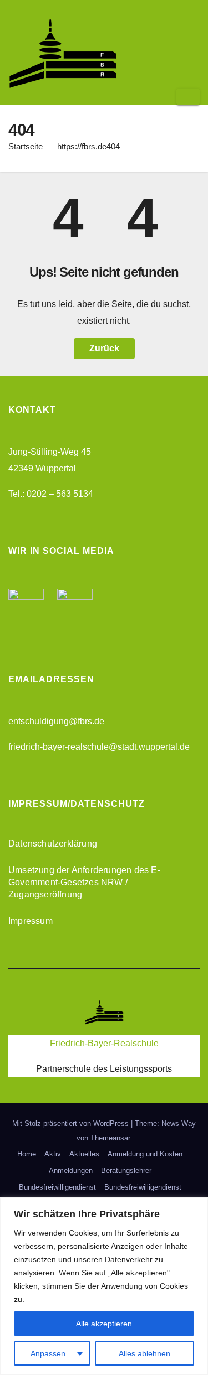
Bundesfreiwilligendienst (57, 1187)
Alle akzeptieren (104, 1323)
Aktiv (52, 1154)
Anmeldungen (71, 1170)
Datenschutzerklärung (52, 843)
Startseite (25, 146)
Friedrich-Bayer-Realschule (104, 1043)
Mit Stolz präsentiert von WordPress (71, 1123)
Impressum (30, 921)
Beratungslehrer (126, 1170)
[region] (104, 1286)
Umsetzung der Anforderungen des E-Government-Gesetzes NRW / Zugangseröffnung (84, 882)
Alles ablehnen (144, 1353)
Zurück (104, 348)
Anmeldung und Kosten (145, 1154)
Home (26, 1154)
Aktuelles (84, 1154)
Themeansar (110, 1138)
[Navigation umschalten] (188, 97)
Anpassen (48, 1353)
